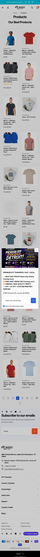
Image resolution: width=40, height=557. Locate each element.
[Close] (36, 250)
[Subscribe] (33, 300)
